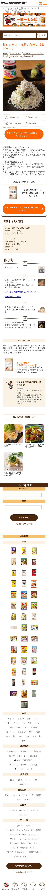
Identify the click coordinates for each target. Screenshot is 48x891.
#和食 (12, 56)
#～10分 (19, 56)
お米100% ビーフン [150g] (13, 10)
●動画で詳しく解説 (13, 296)
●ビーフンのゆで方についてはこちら (20, 292)
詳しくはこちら (19, 403)
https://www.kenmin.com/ (27, 372)
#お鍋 (5, 56)
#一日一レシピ (15, 53)
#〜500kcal (28, 56)
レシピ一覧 (35, 8)
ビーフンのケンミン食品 (10, 8)
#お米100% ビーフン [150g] (33, 53)
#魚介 (5, 53)
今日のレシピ (25, 8)
